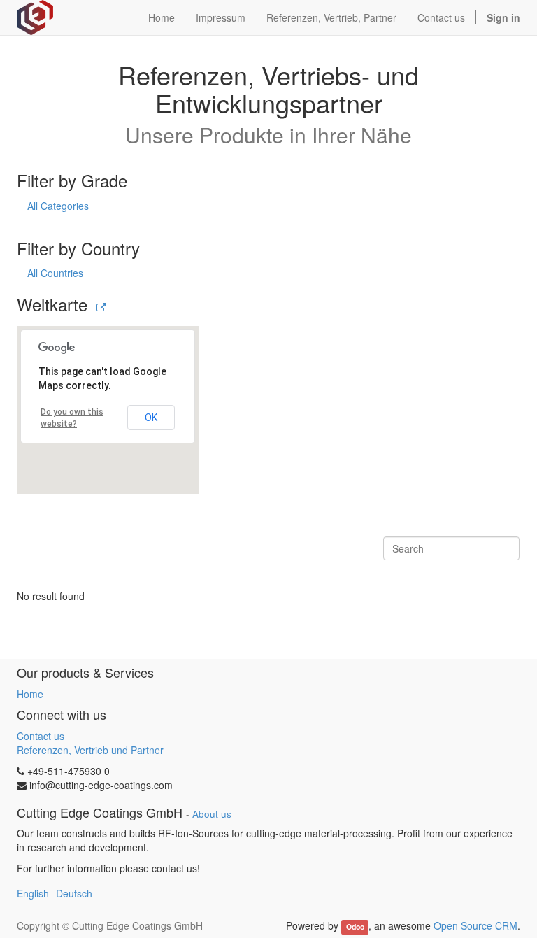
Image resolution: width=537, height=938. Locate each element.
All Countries (55, 273)
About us (211, 813)
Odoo (355, 926)
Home (30, 694)
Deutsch (74, 893)
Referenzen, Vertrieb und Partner (90, 750)
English (33, 893)
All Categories (58, 206)
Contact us (40, 736)
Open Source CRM (475, 925)
